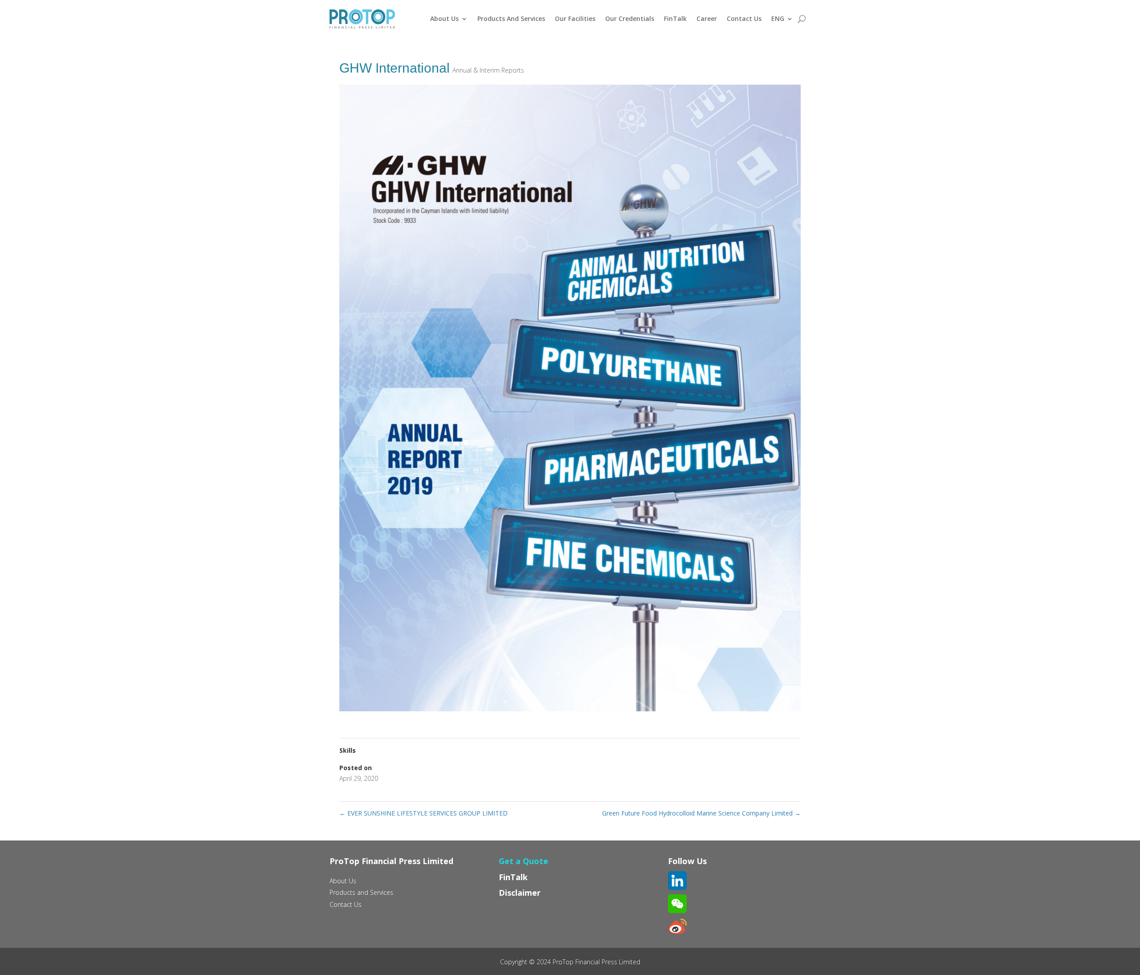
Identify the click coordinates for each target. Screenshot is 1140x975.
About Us (444, 18)
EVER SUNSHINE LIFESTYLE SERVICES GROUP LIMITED (423, 813)
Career (706, 18)
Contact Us (744, 18)
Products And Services (511, 18)
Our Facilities (575, 18)
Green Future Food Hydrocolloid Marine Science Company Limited (701, 813)
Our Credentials (629, 18)
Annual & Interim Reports (488, 70)
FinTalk (675, 18)
